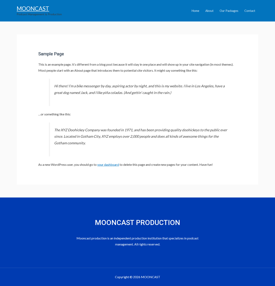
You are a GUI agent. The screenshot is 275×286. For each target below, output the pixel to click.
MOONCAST (33, 8)
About (209, 10)
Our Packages (229, 10)
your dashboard (108, 164)
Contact (249, 10)
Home (195, 10)
